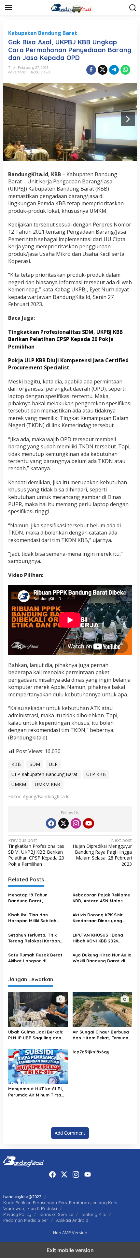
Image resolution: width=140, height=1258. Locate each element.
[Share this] (91, 70)
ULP (53, 764)
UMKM (18, 784)
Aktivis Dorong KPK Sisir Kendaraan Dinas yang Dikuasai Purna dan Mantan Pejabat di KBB (98, 918)
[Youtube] (88, 823)
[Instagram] (76, 823)
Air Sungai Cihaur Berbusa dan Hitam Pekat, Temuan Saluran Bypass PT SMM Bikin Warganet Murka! (101, 1035)
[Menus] (8, 7)
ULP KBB (96, 774)
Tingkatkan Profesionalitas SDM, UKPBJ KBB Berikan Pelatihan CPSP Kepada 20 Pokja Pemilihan (36, 852)
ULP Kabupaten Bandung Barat (44, 774)
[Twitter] (63, 823)
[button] (133, 7)
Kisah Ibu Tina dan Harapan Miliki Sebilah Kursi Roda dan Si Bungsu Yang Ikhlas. (35, 918)
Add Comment (70, 1133)
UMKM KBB (47, 784)
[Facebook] (51, 823)
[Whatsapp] (125, 70)
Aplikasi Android (72, 1220)
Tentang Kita (93, 1214)
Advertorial (17, 72)
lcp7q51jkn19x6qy (91, 1051)
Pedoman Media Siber (25, 1220)
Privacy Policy (17, 1214)
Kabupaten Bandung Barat (42, 33)
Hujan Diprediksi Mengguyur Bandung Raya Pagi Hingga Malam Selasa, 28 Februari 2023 (102, 852)
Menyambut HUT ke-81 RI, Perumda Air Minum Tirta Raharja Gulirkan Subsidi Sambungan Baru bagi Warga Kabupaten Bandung (35, 1091)
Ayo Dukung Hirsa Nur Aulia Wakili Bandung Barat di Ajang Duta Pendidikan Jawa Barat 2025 (102, 958)
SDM (35, 764)
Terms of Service (56, 1214)
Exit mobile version (70, 1250)
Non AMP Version (70, 1232)
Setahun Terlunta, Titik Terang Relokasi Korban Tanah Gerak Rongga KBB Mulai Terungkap (36, 938)
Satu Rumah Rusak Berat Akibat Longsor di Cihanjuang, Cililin (35, 958)
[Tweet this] (102, 70)
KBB (16, 764)
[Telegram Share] (114, 70)
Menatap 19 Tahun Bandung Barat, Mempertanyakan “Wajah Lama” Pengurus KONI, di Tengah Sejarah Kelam (36, 898)
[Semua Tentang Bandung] (71, 7)
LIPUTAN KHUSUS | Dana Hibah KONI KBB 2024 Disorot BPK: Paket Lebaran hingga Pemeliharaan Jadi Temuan (102, 938)
